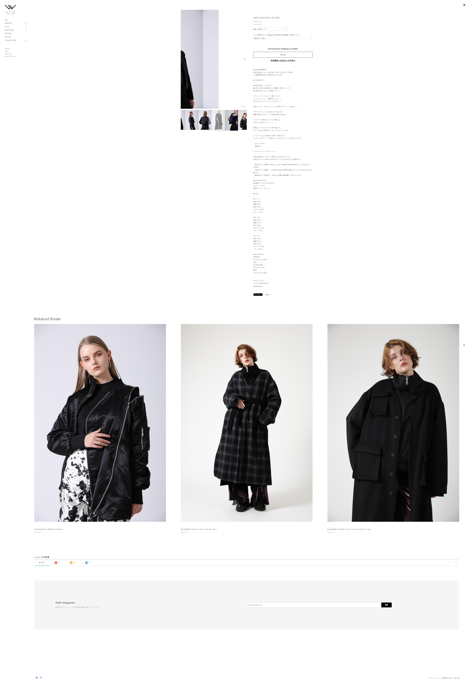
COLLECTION (10, 40)
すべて (42, 563)
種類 (255, 29)
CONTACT (8, 54)
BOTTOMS (9, 30)
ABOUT (7, 49)
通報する (268, 294)
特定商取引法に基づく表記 (449, 678)
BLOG (7, 51)
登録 (386, 605)
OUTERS (8, 33)
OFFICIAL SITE (10, 56)
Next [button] (244, 59)
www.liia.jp (257, 286)
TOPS (7, 26)
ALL (6, 20)
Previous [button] (183, 59)
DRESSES (8, 23)
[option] (214, 59)
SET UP (8, 37)
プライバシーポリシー (434, 678)
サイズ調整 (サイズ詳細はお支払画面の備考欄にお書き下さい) (276, 35)
